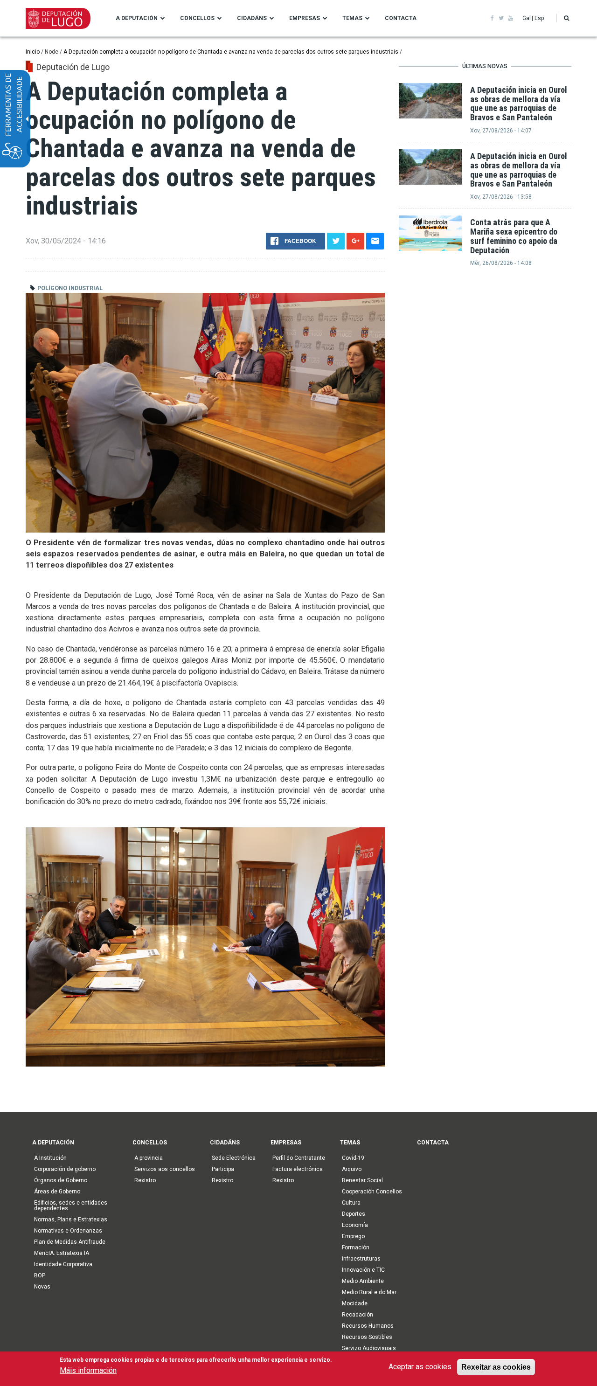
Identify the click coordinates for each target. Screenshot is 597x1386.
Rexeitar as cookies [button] (496, 1367)
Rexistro (145, 1180)
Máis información (88, 1370)
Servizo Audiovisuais (369, 1348)
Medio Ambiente (363, 1281)
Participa (223, 1169)
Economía (355, 1225)
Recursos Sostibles (367, 1337)
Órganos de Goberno (60, 1180)
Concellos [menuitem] (197, 18)
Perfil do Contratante (298, 1158)
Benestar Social (362, 1180)
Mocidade (355, 1303)
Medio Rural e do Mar (369, 1292)
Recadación (357, 1314)
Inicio (33, 52)
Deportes (353, 1214)
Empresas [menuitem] (304, 18)
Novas (42, 1286)
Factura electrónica (297, 1169)
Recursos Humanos (368, 1326)
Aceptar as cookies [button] (420, 1366)
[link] (492, 18)
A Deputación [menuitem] (137, 18)
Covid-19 (353, 1158)
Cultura (351, 1202)
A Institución (50, 1158)
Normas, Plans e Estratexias (70, 1219)
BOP (39, 1275)
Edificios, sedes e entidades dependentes (70, 1205)
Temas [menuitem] (352, 18)
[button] (566, 18)
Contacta (433, 1142)
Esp (539, 18)
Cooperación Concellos (372, 1191)
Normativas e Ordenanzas (68, 1230)
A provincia (148, 1158)
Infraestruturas (361, 1258)
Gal (526, 18)
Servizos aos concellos (164, 1169)
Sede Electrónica (234, 1158)
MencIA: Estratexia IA (61, 1253)
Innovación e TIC (363, 1270)
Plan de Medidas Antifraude (69, 1242)
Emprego (353, 1236)
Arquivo (351, 1169)
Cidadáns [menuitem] (252, 18)
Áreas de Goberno (57, 1191)
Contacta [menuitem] (401, 18)
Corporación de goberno (65, 1169)
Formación (355, 1247)
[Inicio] (58, 17)
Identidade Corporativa (63, 1264)
